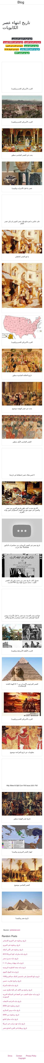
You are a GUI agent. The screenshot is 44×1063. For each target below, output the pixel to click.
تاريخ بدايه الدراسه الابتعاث (12, 1001)
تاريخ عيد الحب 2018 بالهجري (13, 42)
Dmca (10, 1056)
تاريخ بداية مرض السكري (11, 1010)
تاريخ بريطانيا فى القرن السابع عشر (15, 1028)
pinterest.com (15, 930)
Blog (20, 2)
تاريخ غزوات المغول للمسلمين (22, 39)
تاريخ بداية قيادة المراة (10, 985)
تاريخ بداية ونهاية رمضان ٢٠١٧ (13, 963)
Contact (19, 1056)
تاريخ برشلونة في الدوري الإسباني (14, 940)
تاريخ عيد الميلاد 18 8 (12, 49)
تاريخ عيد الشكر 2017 (22, 53)
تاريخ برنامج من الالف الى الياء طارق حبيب (17, 990)
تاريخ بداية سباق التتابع (10, 1019)
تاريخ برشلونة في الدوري (11, 945)
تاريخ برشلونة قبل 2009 (11, 1005)
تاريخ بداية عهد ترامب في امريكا (14, 1023)
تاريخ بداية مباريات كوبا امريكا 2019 (15, 954)
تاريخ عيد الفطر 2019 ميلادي (30, 49)
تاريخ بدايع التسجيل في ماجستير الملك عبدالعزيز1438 (21, 976)
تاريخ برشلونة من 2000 (11, 1014)
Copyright (22, 1058)
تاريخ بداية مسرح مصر (10, 958)
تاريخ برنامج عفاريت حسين (12, 981)
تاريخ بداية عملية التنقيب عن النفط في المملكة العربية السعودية (21, 995)
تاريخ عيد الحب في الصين (14, 46)
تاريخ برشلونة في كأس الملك (13, 949)
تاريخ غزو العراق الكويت (32, 42)
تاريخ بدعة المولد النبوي (11, 972)
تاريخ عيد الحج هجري (31, 46)
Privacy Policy (31, 1056)
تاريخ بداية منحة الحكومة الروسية (14, 967)
